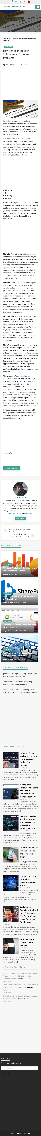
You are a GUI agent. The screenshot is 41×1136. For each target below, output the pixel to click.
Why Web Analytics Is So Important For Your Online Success (19, 569)
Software (16, 37)
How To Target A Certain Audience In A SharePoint (19, 597)
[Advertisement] (20, 83)
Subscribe (5, 1073)
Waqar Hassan (11, 64)
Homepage (6, 37)
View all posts (20, 518)
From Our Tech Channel (15, 967)
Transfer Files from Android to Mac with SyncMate (19, 625)
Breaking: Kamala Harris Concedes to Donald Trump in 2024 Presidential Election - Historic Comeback (20, 976)
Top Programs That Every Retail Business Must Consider (18, 654)
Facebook (28, 513)
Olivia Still (6, 574)
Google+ (12, 513)
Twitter (18, 513)
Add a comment (11, 468)
